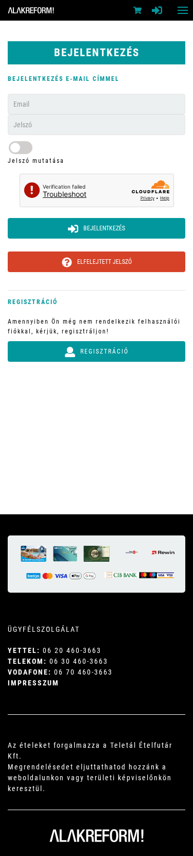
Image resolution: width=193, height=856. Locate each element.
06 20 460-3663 (72, 650)
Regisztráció (104, 351)
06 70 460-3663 (83, 672)
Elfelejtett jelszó (104, 261)
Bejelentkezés (104, 228)
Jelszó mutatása (36, 160)
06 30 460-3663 (78, 661)
